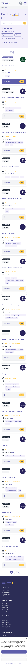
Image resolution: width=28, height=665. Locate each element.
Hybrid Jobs (5, 609)
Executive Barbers (8, 66)
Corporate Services (17, 108)
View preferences (14, 660)
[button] (26, 638)
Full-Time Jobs (5, 605)
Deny (14, 656)
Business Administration (11, 142)
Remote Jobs (5, 611)
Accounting (8, 108)
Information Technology (11, 556)
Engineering (8, 386)
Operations (20, 142)
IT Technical (8, 559)
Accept (14, 652)
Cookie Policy (9, 663)
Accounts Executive (8, 233)
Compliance (14, 278)
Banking (7, 177)
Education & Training (7, 624)
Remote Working (6, 626)
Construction (16, 384)
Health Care (20, 349)
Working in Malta (6, 619)
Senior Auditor (6, 512)
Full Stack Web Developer (10, 546)
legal (18, 35)
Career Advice (5, 622)
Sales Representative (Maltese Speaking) (14, 199)
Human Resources (9, 352)
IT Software (20, 556)
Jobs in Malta (5, 603)
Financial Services (9, 110)
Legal (22, 177)
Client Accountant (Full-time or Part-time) (14, 98)
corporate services (9, 38)
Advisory (8, 278)
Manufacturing (16, 386)
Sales (11, 145)
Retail (7, 145)
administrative (8, 35)
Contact (20, 663)
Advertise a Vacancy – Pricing (9, 635)
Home (2, 7)
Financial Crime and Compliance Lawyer (14, 268)
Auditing (14, 522)
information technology (11, 42)
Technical (8, 389)
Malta (9, 73)
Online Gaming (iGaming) (11, 246)
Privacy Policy (15, 663)
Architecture (8, 384)
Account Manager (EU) (9, 477)
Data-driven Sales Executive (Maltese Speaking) (14, 132)
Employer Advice (6, 620)
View (22, 81)
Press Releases (5, 628)
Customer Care (21, 209)
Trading (7, 424)
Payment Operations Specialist (12, 411)
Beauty (7, 76)
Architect (5, 445)
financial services (9, 31)
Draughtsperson (7, 374)
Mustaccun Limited (8, 57)
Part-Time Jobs (5, 607)
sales (21, 38)
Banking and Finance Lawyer (11, 305)
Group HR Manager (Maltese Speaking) (14, 339)
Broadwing (6, 89)
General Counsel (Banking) (10, 167)
